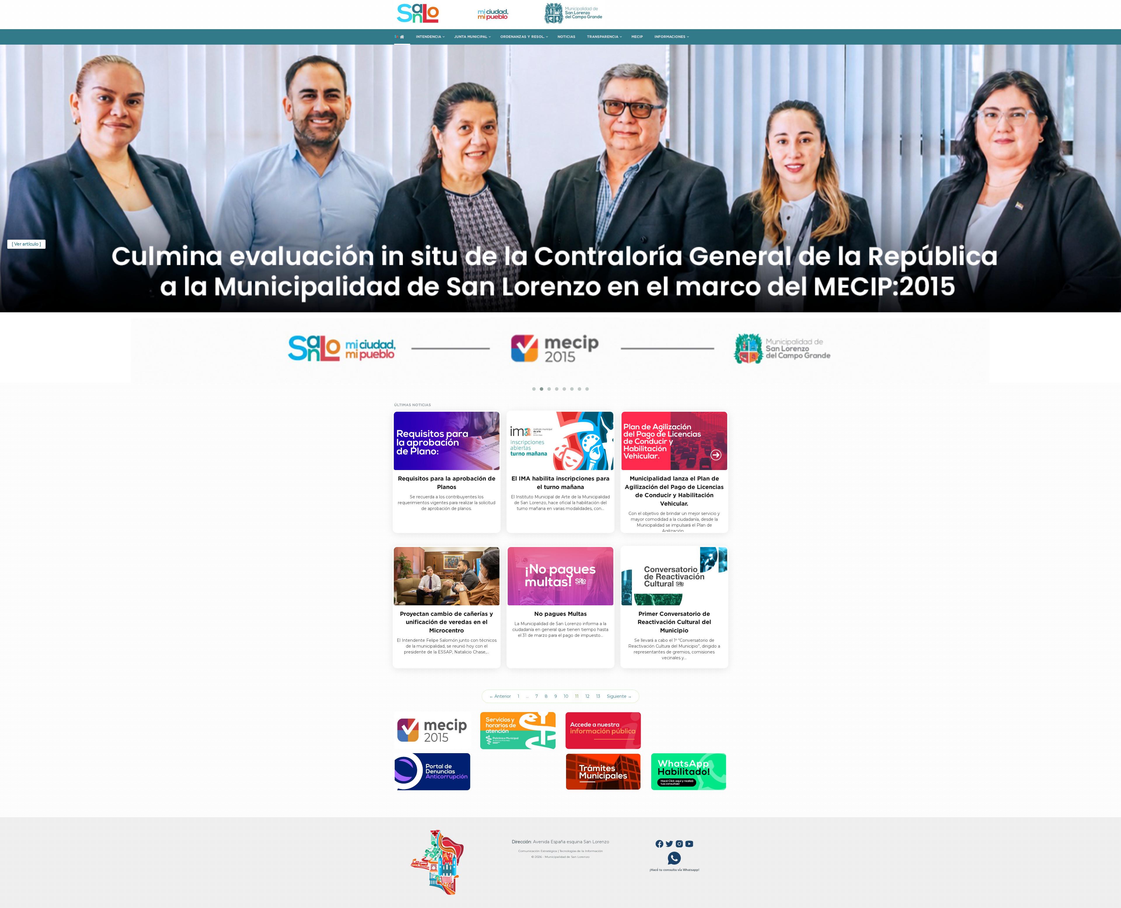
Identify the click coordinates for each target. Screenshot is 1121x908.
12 (587, 696)
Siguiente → (619, 696)
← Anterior (500, 696)
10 (566, 696)
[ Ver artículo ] (26, 244)
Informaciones (670, 36)
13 (598, 696)
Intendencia (428, 36)
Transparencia (602, 36)
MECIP (637, 36)
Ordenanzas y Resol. (522, 36)
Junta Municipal (470, 36)
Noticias (566, 36)
